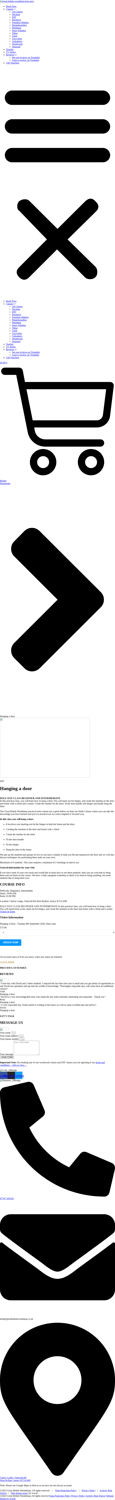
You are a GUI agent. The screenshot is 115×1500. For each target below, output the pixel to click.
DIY (14, 17)
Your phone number (9, 1039)
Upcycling (17, 38)
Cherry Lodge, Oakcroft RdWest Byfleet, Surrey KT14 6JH (15, 1479)
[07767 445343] (57, 1195)
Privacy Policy (89, 1490)
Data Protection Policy (66, 1490)
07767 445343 (7, 1198)
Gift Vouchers (12, 63)
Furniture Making (20, 22)
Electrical (16, 20)
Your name (5, 1032)
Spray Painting (19, 30)
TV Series (11, 52)
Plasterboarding (19, 25)
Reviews (10, 55)
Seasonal (16, 46)
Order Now (10, 942)
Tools (14, 36)
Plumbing (16, 28)
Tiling (15, 33)
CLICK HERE (7, 962)
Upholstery (17, 41)
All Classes (17, 11)
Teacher (9, 49)
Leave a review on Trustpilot (25, 60)
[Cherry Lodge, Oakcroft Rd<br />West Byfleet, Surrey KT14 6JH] (57, 1475)
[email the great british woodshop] (57, 1314)
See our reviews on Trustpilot (26, 57)
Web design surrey (19, 1493)
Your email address (9, 1036)
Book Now (11, 6)
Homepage (5, 483)
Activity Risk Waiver (95, 1496)
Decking (16, 14)
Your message (7, 1054)
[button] (57, 182)
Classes (9, 9)
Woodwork (17, 44)
